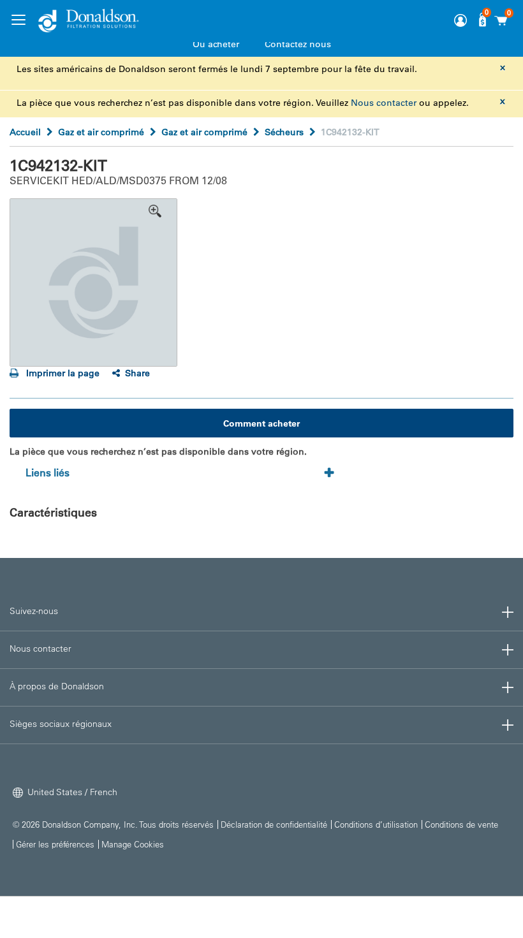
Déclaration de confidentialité (274, 824)
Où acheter (216, 44)
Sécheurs (284, 132)
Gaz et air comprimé (101, 132)
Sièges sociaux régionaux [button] (61, 723)
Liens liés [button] (48, 472)
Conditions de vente (461, 824)
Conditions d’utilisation (376, 824)
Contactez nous (298, 44)
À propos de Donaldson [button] (57, 686)
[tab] (184, 473)
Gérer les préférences (55, 844)
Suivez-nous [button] (34, 611)
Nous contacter (383, 102)
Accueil (25, 132)
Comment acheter (261, 423)
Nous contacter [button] (40, 648)
